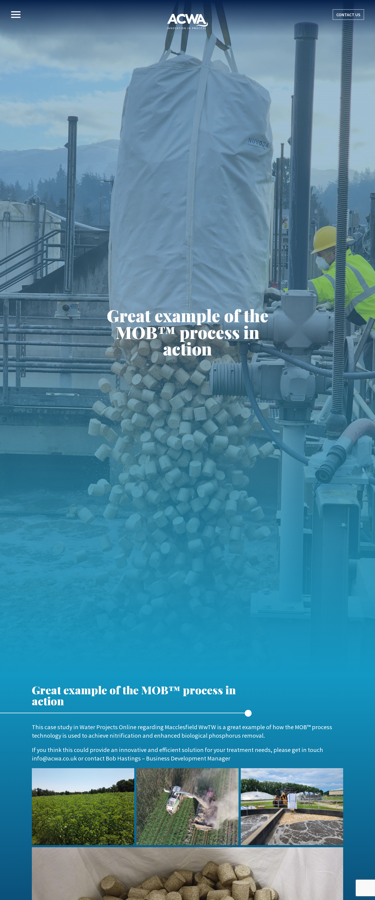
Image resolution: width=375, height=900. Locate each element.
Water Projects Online (108, 727)
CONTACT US (348, 14)
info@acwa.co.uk (54, 758)
